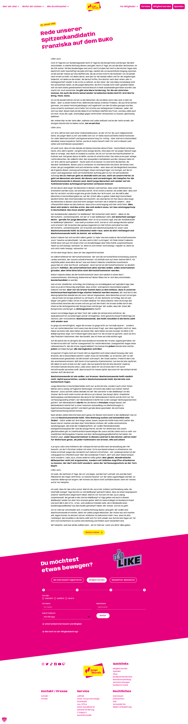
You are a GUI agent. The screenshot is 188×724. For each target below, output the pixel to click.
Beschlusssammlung (122, 680)
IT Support (82, 713)
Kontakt (44, 696)
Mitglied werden (120, 669)
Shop (115, 674)
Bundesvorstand (120, 685)
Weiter (103, 616)
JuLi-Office (82, 704)
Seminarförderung (85, 710)
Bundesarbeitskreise (122, 677)
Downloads (82, 702)
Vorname (46, 604)
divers (71, 598)
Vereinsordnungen (121, 682)
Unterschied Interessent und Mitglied (63, 624)
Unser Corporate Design (88, 699)
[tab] (67, 580)
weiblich (60, 598)
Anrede (45, 596)
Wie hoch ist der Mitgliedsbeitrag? (61, 632)
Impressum (118, 696)
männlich (49, 598)
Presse (44, 699)
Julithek (80, 696)
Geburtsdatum (48, 613)
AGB (114, 702)
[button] (94, 624)
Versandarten (119, 704)
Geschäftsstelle (84, 715)
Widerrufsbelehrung (122, 707)
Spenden (117, 671)
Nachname (101, 604)
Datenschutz (118, 699)
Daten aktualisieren (86, 707)
